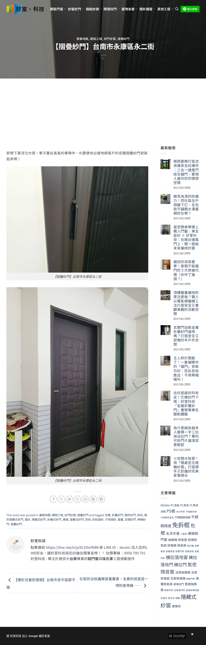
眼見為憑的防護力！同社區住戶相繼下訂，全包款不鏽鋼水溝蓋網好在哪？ (186, 204)
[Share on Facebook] (53, 499)
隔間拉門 (110, 9)
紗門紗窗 (110, 39)
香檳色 (176, 606)
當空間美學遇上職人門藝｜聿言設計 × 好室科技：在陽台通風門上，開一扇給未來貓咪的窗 (186, 237)
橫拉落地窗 (177, 557)
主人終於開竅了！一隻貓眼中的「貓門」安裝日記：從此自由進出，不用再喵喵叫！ (186, 368)
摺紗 (27, 519)
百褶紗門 (130, 519)
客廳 (120, 519)
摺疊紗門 (124, 39)
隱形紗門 (130, 515)
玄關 (107, 515)
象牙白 (171, 598)
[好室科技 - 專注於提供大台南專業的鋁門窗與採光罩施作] (25, 9)
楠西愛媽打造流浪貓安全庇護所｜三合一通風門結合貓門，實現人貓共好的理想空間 (186, 172)
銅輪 (177, 598)
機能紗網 (92, 9)
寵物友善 (128, 9)
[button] (176, 9)
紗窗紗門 (74, 9)
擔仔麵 (190, 545)
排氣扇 (182, 539)
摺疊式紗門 (77, 519)
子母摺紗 (110, 519)
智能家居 (189, 551)
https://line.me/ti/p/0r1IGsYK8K (72, 547)
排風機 (171, 545)
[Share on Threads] (77, 499)
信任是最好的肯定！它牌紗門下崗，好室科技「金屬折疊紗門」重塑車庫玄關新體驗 (186, 403)
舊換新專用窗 (192, 590)
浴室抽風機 (182, 572)
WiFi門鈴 (180, 511)
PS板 (171, 511)
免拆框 (181, 524)
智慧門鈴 (179, 551)
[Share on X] (61, 499)
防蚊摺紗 (98, 519)
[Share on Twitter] (69, 499)
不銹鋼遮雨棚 (182, 517)
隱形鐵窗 (145, 9)
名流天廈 (173, 533)
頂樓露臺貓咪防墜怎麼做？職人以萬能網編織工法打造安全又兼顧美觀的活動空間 (186, 303)
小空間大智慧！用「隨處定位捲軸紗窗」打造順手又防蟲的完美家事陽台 (186, 467)
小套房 (183, 533)
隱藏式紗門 (39, 519)
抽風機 (172, 539)
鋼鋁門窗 (56, 9)
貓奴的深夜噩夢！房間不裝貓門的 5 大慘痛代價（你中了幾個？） (186, 270)
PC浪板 (175, 505)
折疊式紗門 (54, 519)
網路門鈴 (168, 590)
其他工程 (163, 9)
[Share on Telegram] (101, 499)
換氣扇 (181, 545)
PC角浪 (184, 505)
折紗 (140, 515)
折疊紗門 (117, 515)
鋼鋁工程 (96, 39)
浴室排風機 (177, 578)
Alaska (165, 505)
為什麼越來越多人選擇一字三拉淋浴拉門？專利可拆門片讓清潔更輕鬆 (186, 436)
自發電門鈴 (179, 590)
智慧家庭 (170, 551)
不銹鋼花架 (191, 511)
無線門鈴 (190, 578)
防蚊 (88, 519)
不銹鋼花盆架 (167, 517)
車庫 (65, 519)
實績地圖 (82, 39)
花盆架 (164, 598)
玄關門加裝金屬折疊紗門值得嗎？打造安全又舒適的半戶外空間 (186, 335)
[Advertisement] (103, 109)
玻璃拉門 (178, 584)
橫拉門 (180, 564)
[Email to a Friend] (85, 499)
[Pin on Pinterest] (93, 499)
